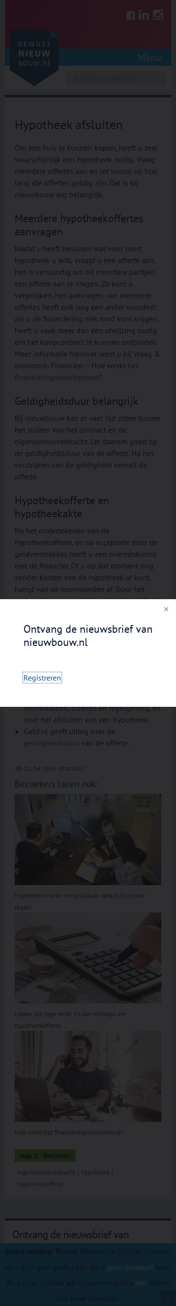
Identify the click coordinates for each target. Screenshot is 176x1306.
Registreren (42, 677)
